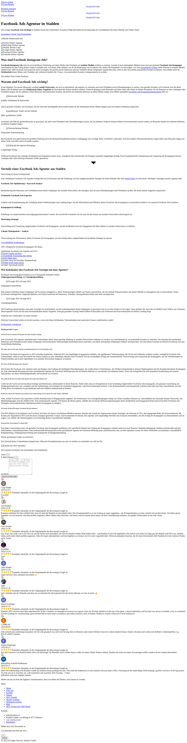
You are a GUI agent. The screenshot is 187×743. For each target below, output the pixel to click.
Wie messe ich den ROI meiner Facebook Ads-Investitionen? (19, 408)
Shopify (89, 7)
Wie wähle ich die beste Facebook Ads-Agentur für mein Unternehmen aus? (24, 379)
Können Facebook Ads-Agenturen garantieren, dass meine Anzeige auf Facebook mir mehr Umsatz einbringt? (34, 393)
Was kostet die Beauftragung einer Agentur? (14, 364)
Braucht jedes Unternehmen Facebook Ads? (14, 423)
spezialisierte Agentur (149, 67)
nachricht (5, 474)
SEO (94, 7)
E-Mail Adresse (7, 457)
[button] (98, 7)
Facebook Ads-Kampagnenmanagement (145, 92)
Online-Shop (130, 178)
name (3, 454)
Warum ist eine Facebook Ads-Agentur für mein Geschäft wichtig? (21, 334)
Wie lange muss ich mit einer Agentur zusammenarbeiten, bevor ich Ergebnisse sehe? (27, 349)
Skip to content (7, 2)
